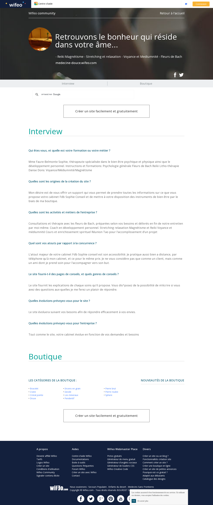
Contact (76, 475)
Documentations (80, 459)
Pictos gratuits (114, 455)
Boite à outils (78, 462)
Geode (68, 391)
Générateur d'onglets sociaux (122, 462)
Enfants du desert (117, 486)
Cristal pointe (36, 395)
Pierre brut (110, 388)
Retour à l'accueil (172, 13)
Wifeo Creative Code (117, 469)
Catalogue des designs (154, 478)
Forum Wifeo (78, 469)
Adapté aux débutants (154, 475)
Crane (33, 391)
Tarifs (39, 459)
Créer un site (42, 465)
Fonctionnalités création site (157, 459)
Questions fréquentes (83, 465)
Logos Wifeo (42, 462)
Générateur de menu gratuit (121, 459)
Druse (33, 398)
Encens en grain (72, 388)
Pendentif (69, 398)
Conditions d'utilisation (47, 469)
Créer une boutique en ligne (156, 465)
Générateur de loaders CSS (120, 465)
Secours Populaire (97, 486)
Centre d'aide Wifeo (82, 455)
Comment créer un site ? (155, 462)
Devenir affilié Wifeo (46, 455)
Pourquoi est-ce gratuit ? (155, 472)
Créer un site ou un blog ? (155, 455)
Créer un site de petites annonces (160, 469)
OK (133, 501)
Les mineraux (71, 395)
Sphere (108, 395)
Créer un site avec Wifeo (84, 472)
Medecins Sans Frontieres (141, 486)
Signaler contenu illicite (47, 475)
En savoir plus (143, 501)
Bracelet (34, 388)
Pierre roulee (111, 391)
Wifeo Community (45, 472)
